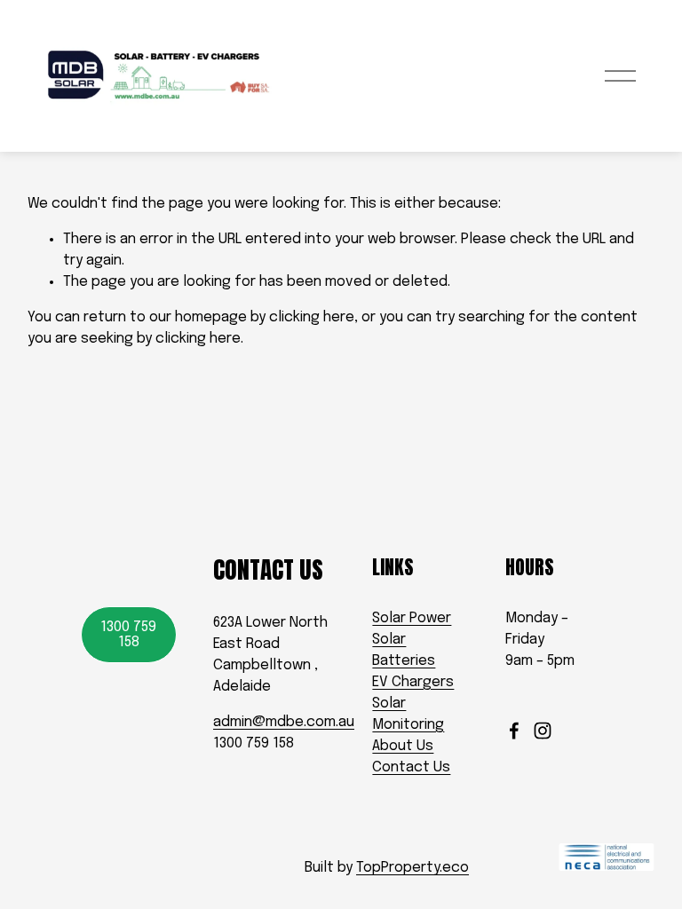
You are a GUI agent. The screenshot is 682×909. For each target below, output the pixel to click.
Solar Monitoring (408, 714)
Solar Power (411, 618)
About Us (402, 746)
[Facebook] (514, 730)
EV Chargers (413, 682)
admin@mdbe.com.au (283, 722)
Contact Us (411, 767)
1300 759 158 (128, 635)
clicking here (311, 317)
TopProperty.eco (412, 867)
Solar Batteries (403, 650)
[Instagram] (542, 730)
